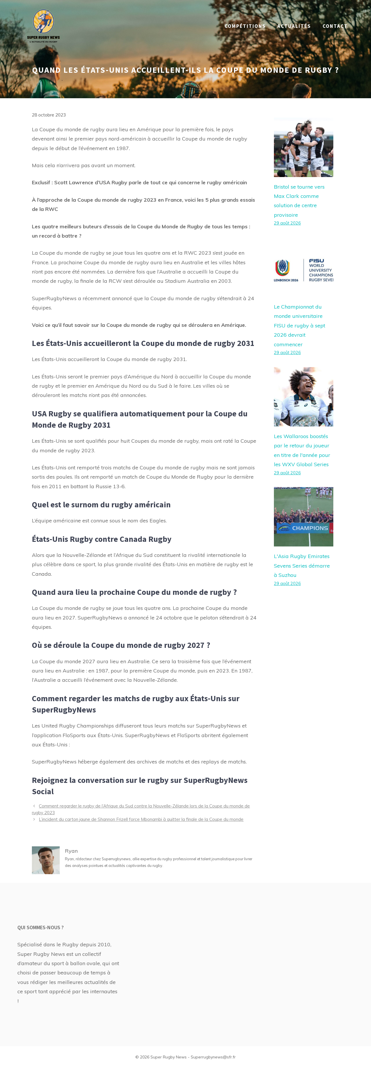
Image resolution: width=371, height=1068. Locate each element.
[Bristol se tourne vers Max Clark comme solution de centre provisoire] (303, 172)
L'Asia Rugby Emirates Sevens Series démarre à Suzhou (302, 565)
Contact (335, 26)
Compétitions (245, 26)
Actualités (294, 26)
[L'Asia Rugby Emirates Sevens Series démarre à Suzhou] (303, 541)
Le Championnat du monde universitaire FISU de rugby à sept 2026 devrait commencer (299, 325)
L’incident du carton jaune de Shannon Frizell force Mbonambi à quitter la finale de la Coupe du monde (141, 819)
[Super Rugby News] (43, 25)
